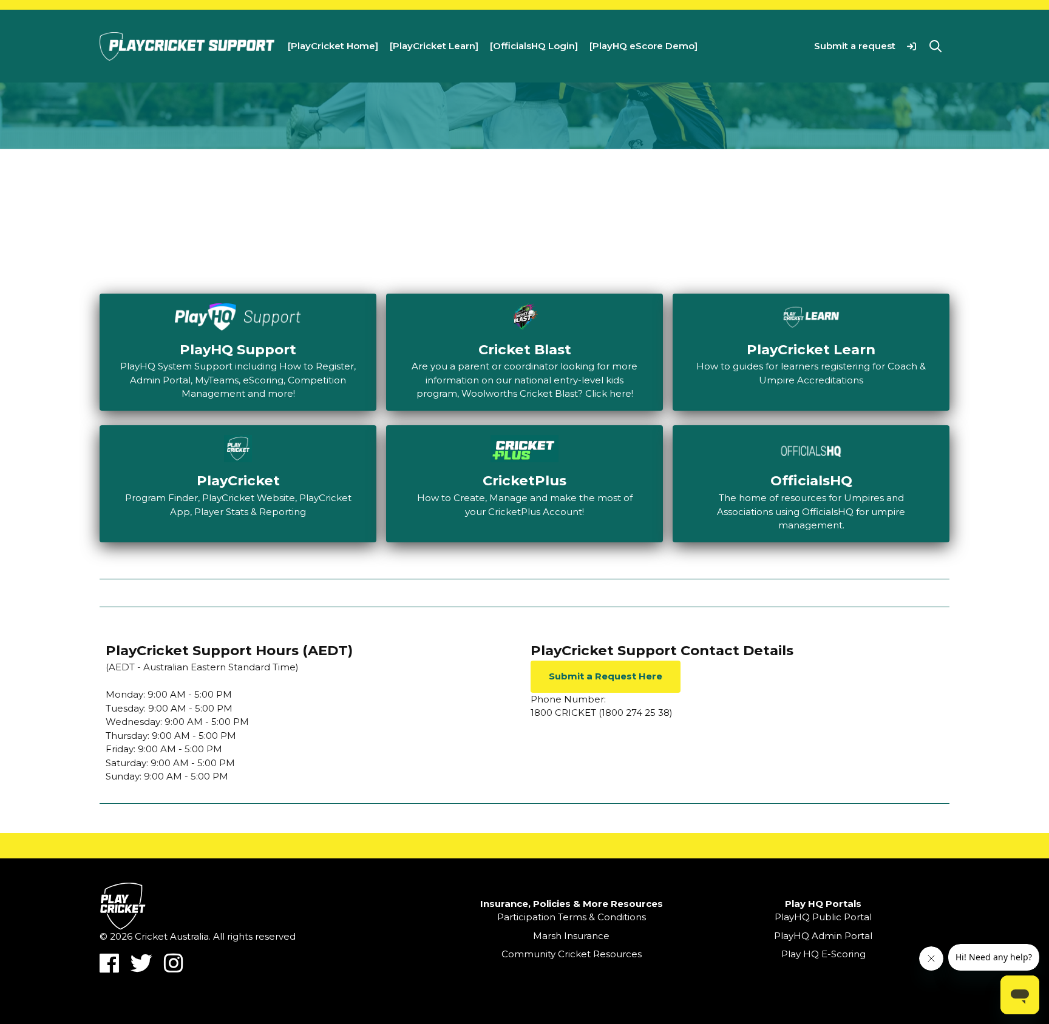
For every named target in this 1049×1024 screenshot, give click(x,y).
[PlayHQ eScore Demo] (643, 46)
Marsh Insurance (571, 935)
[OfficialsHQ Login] (534, 46)
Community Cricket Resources (571, 954)
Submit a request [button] (854, 46)
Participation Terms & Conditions (571, 917)
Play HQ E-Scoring (823, 954)
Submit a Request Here (605, 676)
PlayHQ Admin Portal (823, 935)
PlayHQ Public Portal (823, 917)
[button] (911, 45)
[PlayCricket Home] (333, 46)
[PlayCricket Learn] (434, 46)
